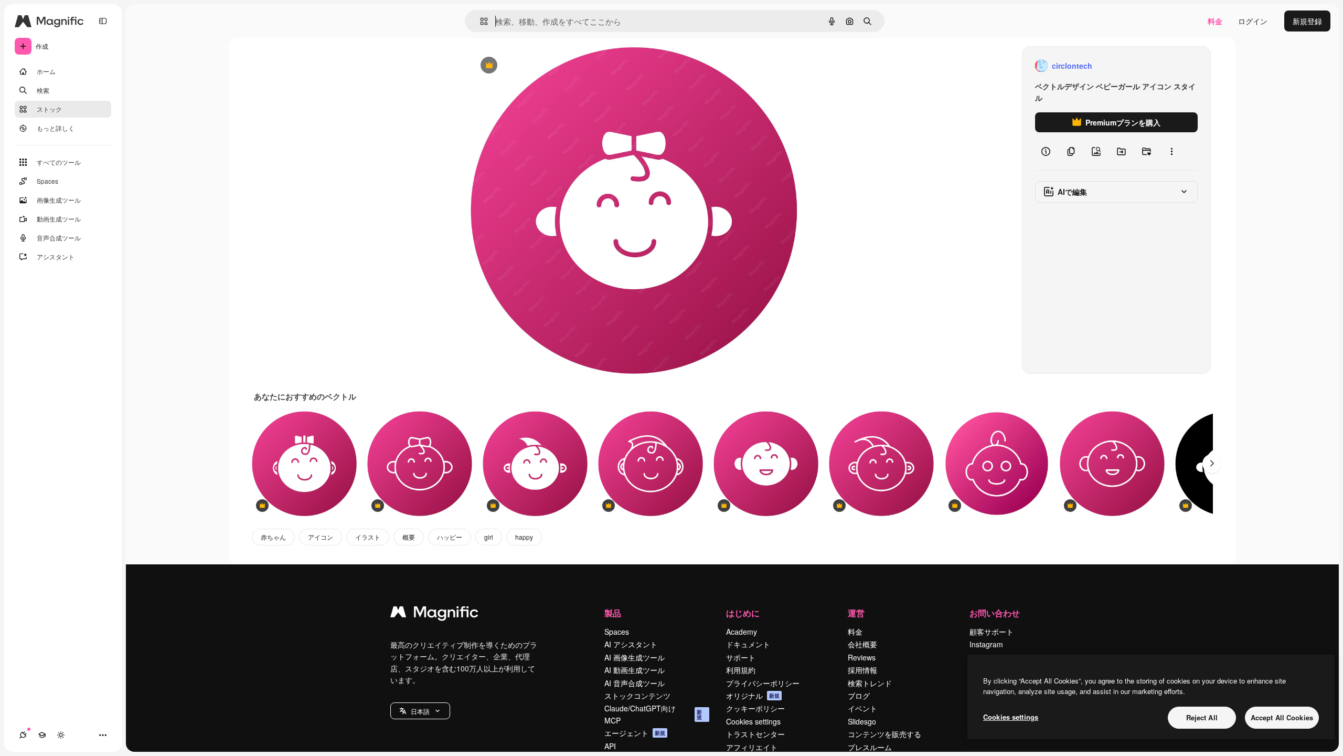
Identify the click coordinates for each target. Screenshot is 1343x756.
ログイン (1252, 21)
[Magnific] (434, 614)
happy (524, 536)
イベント (862, 708)
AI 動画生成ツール (634, 670)
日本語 (420, 711)
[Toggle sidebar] (102, 21)
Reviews (862, 657)
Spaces (616, 631)
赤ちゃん (273, 536)
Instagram (986, 644)
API (610, 746)
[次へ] (1211, 463)
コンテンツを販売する (884, 734)
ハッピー (449, 536)
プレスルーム (870, 747)
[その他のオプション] (1171, 151)
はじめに (743, 613)
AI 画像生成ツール (634, 657)
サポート (740, 657)
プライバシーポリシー (763, 683)
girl (488, 536)
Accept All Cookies (1282, 717)
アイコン (320, 536)
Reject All (1202, 717)
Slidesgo (862, 721)
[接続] (23, 735)
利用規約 (740, 670)
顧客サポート (991, 631)
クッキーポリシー (755, 708)
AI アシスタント (630, 644)
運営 (856, 613)
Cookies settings (753, 721)
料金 (1215, 21)
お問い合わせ (994, 613)
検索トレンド (870, 683)
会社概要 (862, 644)
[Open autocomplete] (479, 21)
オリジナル (542, 65)
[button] (420, 710)
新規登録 (1307, 21)
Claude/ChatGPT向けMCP (653, 714)
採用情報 (862, 670)
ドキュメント (748, 644)
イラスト (367, 536)
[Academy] (42, 735)
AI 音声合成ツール (634, 683)
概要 (408, 536)
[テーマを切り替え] (60, 735)
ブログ (859, 695)
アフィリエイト (751, 747)
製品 (612, 613)
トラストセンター (755, 734)
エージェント (634, 733)
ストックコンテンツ (637, 695)
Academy (741, 631)
